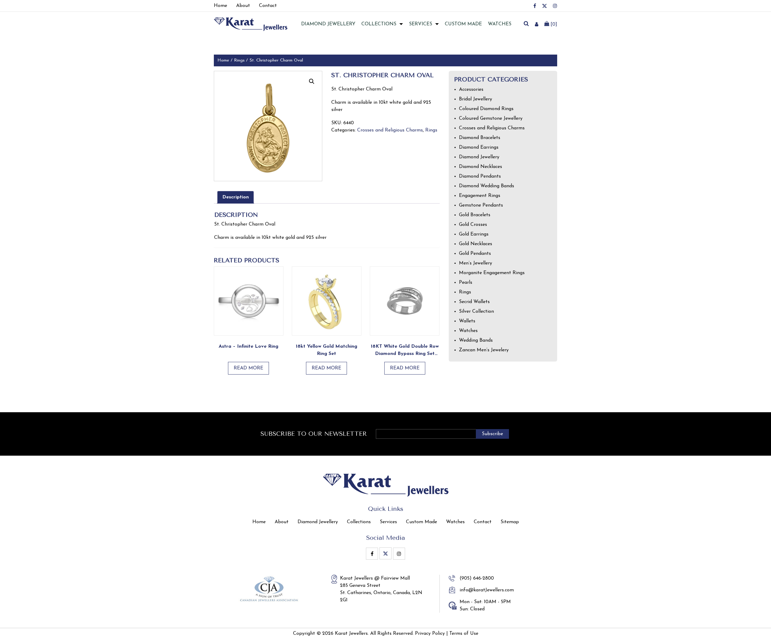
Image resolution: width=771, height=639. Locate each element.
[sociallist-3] (555, 5)
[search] (526, 24)
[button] (311, 81)
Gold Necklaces (475, 244)
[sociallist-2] (544, 6)
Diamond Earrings (478, 147)
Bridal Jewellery (475, 99)
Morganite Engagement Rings (492, 272)
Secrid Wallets (474, 301)
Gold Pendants (475, 253)
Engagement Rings (479, 195)
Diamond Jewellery (479, 157)
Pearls (465, 282)
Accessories (471, 89)
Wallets (467, 321)
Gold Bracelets (474, 215)
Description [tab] (235, 197)
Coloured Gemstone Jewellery (491, 118)
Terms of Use (463, 633)
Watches (499, 24)
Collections (378, 24)
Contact (483, 522)
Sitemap (510, 522)
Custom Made (463, 24)
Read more (248, 368)
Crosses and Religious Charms (390, 130)
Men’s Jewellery (475, 263)
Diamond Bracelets (479, 137)
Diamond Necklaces (480, 166)
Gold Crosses (473, 224)
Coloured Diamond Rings (486, 108)
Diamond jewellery (328, 24)
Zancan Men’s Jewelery (484, 350)
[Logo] (250, 23)
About (282, 522)
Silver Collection (476, 311)
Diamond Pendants (480, 176)
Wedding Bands (476, 340)
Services (420, 24)
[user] (536, 24)
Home (223, 60)
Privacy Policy (430, 633)
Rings (239, 60)
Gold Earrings (474, 234)
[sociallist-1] (534, 5)
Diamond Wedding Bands (486, 186)
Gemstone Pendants (481, 205)
